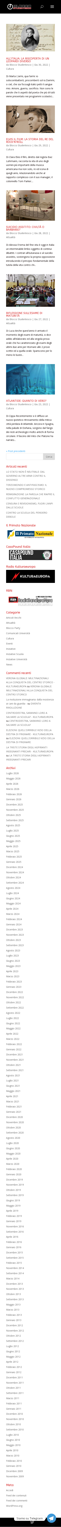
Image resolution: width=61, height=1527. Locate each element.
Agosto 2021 (13, 1075)
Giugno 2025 (13, 835)
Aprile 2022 (12, 1033)
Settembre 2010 (15, 1429)
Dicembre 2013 (14, 1283)
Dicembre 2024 (14, 867)
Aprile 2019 (12, 1210)
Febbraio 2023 (14, 981)
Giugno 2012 (13, 1351)
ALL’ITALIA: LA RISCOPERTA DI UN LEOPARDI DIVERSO (27, 60)
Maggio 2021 (13, 1091)
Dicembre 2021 (14, 1054)
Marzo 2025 (12, 851)
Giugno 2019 (13, 1200)
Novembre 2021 (15, 1059)
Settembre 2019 (15, 1195)
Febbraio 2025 (14, 856)
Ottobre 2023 (13, 940)
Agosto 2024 (13, 887)
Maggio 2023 (13, 966)
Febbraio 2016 (14, 1242)
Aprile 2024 (12, 908)
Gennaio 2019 (13, 1221)
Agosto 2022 (13, 1012)
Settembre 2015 (15, 1257)
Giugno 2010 (13, 1439)
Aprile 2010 (12, 1450)
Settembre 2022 (15, 1007)
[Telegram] (51, 1518)
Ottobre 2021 (13, 1065)
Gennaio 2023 (13, 986)
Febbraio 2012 (14, 1367)
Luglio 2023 (12, 955)
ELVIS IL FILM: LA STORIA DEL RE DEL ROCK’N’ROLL (29, 141)
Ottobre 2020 (13, 1127)
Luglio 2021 (12, 1080)
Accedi (9, 1490)
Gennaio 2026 (13, 799)
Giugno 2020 (13, 1148)
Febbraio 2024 (14, 919)
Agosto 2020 (13, 1137)
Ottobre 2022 (13, 1002)
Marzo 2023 (12, 976)
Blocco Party (13, 628)
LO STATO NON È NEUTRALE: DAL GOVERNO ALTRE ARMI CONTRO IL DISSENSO (26, 475)
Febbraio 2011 (14, 1403)
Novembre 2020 (15, 1122)
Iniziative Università (16, 659)
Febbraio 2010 (14, 1460)
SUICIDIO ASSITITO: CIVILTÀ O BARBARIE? (25, 228)
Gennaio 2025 (13, 861)
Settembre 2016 (15, 1231)
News (9, 664)
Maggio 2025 (13, 841)
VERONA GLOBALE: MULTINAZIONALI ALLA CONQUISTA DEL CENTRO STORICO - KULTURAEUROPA (30, 682)
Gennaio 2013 (13, 1320)
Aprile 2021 (12, 1096)
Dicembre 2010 (14, 1413)
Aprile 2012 (12, 1361)
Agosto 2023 (13, 950)
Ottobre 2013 (13, 1294)
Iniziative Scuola (15, 654)
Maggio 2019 (13, 1205)
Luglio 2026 (12, 773)
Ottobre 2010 (13, 1424)
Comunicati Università (18, 633)
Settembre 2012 (15, 1341)
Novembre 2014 (15, 1268)
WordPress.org (14, 1505)
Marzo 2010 (12, 1455)
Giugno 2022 (13, 1023)
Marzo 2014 (12, 1278)
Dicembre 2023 (14, 929)
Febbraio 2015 (14, 1262)
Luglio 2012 (12, 1346)
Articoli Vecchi (13, 617)
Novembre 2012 (15, 1330)
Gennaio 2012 (13, 1372)
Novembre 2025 (15, 809)
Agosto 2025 (13, 825)
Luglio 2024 (12, 893)
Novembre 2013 (15, 1288)
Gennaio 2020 (13, 1174)
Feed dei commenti (16, 1500)
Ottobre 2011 (13, 1387)
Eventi (9, 643)
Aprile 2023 (12, 971)
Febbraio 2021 (14, 1106)
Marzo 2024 (12, 914)
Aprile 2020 (12, 1158)
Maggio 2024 (13, 903)
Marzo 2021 (12, 1101)
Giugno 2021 (13, 1085)
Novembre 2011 (15, 1382)
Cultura (10, 68)
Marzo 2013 (12, 1309)
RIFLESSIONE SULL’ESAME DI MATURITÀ (24, 314)
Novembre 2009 (15, 1476)
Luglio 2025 (12, 830)
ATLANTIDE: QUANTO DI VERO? (26, 400)
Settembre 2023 (15, 945)
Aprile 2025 (12, 846)
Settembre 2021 (15, 1070)
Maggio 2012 (13, 1356)
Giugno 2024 (13, 898)
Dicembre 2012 (14, 1325)
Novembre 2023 (15, 934)
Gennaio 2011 (13, 1408)
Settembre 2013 (15, 1299)
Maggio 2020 (13, 1153)
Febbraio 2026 (14, 794)
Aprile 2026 (12, 783)
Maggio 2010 (13, 1445)
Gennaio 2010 (13, 1465)
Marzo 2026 (12, 789)
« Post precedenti (15, 451)
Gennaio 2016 (13, 1247)
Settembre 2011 (15, 1393)
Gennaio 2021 (13, 1111)
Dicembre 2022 (14, 992)
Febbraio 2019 (14, 1216)
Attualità (10, 237)
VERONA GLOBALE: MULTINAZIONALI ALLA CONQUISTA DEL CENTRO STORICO (29, 690)
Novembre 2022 (15, 997)
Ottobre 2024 (13, 877)
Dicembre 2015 (14, 1252)
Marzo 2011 (12, 1398)
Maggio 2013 (13, 1304)
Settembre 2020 (15, 1132)
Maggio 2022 (13, 1028)
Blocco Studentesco (20, 64)
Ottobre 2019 (13, 1189)
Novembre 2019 (15, 1184)
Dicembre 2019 (14, 1179)
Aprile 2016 (12, 1236)
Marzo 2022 (12, 1038)
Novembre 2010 (15, 1419)
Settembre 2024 (15, 882)
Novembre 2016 (15, 1226)
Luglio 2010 (12, 1434)
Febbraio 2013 (14, 1314)
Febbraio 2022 (14, 1044)
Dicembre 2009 (14, 1471)
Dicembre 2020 (14, 1117)
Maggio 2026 (13, 778)
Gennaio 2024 (13, 924)
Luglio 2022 (12, 1018)
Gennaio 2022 (13, 1049)
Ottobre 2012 (13, 1335)
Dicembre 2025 (14, 804)
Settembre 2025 (15, 820)
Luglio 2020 (12, 1143)
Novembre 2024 (15, 872)
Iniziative (11, 648)
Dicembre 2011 (14, 1377)
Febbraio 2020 (14, 1169)
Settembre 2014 (15, 1273)
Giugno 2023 (13, 960)
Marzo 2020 (12, 1163)
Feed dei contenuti (16, 1495)
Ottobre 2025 (13, 815)
